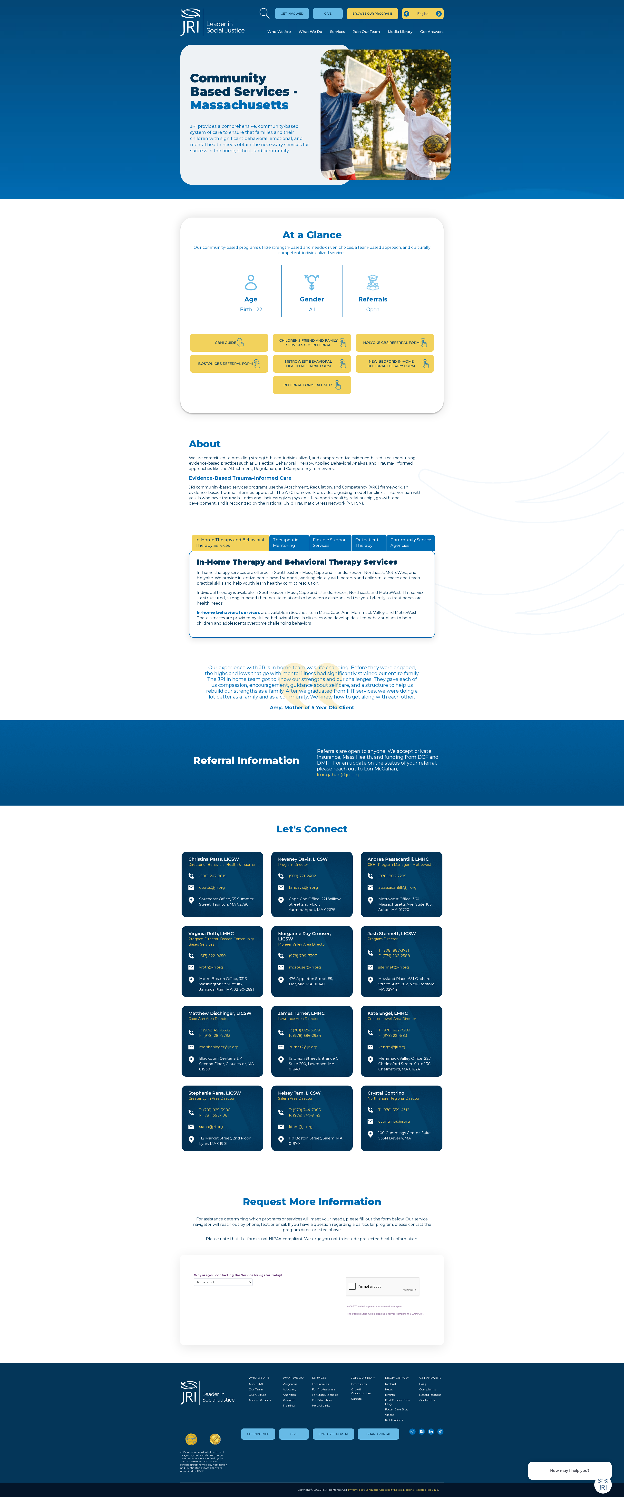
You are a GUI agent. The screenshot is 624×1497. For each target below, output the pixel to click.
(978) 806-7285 (392, 876)
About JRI (256, 1384)
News (389, 1389)
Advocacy (289, 1389)
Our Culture (257, 1395)
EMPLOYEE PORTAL (334, 1434)
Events (390, 1395)
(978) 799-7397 (303, 955)
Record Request (430, 1395)
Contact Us (427, 1400)
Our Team (256, 1389)
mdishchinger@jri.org (218, 1047)
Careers (356, 1398)
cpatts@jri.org (212, 887)
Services (337, 31)
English (423, 14)
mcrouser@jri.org (305, 967)
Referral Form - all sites (308, 385)
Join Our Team (366, 31)
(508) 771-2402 (302, 876)
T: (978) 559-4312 (393, 1110)
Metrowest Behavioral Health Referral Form (308, 363)
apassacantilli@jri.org (397, 887)
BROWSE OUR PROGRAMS (372, 13)
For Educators (322, 1400)
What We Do (310, 31)
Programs (290, 1384)
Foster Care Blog (396, 1409)
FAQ (422, 1384)
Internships (359, 1384)
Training (289, 1405)
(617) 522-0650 (212, 955)
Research (289, 1400)
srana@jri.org (211, 1126)
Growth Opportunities (361, 1391)
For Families (320, 1384)
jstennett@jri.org (393, 967)
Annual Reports (260, 1400)
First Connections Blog (397, 1402)
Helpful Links (321, 1405)
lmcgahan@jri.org (338, 775)
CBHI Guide (225, 342)
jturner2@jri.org (303, 1047)
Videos (389, 1415)
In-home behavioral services (228, 612)
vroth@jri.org (211, 967)
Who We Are (279, 31)
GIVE (328, 13)
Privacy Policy (356, 1489)
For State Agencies (325, 1395)
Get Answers (432, 31)
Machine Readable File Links (420, 1489)
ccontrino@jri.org (394, 1121)
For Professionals (323, 1389)
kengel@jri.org (391, 1047)
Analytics (289, 1395)
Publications (394, 1420)
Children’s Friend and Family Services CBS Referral (308, 342)
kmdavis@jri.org (303, 887)
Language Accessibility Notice (384, 1489)
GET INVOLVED (292, 13)
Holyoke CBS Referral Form (391, 342)
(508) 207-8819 (212, 876)
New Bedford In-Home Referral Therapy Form (391, 363)
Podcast (390, 1384)
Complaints (427, 1389)
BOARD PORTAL (378, 1434)
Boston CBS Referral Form (225, 363)
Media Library (400, 31)
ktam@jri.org (300, 1126)
